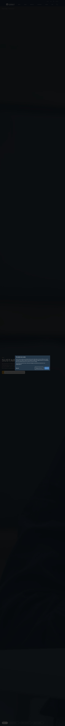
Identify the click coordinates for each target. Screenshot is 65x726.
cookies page (18, 364)
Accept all (46, 368)
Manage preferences (39, 368)
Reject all (17, 368)
